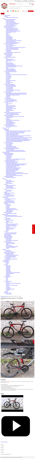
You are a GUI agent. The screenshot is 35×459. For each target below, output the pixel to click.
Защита (7, 278)
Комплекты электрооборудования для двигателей (13, 42)
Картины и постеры (8, 239)
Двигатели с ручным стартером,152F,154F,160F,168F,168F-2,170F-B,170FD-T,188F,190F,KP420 (18, 135)
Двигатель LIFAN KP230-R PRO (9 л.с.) (11, 41)
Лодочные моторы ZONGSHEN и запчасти (11, 100)
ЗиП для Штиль (8, 78)
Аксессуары (7, 72)
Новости (7, 296)
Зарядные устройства (9, 103)
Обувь (7, 279)
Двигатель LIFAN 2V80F (9, 36)
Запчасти (4, 18)
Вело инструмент (8, 205)
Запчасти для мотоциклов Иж (10, 20)
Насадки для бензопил (7, 250)
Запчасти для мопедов (9, 46)
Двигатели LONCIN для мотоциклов (11, 146)
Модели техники (8, 218)
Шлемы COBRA (8, 270)
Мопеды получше (8, 182)
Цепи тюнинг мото (8, 51)
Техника (4, 178)
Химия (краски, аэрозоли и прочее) (11, 106)
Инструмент (4, 249)
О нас (22, 6)
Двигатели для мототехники (8, 142)
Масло (7, 102)
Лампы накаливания (9, 109)
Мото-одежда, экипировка (8, 281)
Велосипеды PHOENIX (7, 199)
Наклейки (7, 221)
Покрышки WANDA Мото (9, 117)
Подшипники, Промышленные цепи (11, 108)
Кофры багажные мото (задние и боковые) (10, 233)
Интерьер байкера (8, 238)
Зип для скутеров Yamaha (9, 89)
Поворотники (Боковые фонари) (10, 243)
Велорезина (7, 207)
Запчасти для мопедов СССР (8, 54)
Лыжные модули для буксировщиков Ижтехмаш (12, 168)
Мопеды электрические (9, 183)
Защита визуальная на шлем (10, 242)
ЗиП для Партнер (8, 75)
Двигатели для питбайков (9, 143)
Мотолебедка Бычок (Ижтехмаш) (8, 176)
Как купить (13, 6)
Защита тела (7, 282)
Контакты (31, 6)
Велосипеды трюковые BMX (10, 200)
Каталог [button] (2, 13)
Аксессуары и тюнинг (7, 219)
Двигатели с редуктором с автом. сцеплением (12, 133)
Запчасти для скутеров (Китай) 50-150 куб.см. (12, 48)
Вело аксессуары (8, 204)
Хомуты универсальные (9, 107)
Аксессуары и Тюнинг (5, 214)
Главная (2, 444)
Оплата (17, 6)
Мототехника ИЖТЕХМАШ (6, 152)
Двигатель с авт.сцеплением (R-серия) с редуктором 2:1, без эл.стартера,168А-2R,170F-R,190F (18, 139)
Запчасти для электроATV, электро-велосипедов (12, 114)
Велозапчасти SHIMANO (9, 210)
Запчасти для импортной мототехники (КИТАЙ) (10, 43)
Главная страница (3, 296)
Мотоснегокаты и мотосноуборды (10, 171)
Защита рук (5, 231)
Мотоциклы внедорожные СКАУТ (8, 154)
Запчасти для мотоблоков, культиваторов (9, 57)
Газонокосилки (8, 73)
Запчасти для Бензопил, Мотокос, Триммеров (10, 71)
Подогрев (7, 248)
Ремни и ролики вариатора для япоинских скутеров (13, 90)
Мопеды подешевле (9, 180)
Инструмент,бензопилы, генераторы (9, 253)
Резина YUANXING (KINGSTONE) (10, 122)
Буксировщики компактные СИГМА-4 (11, 166)
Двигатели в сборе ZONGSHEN (10, 149)
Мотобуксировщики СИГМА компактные (11, 170)
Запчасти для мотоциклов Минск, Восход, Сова (12, 23)
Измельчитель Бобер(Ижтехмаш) (8, 153)
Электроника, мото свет (7, 241)
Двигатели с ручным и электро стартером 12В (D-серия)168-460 (14, 136)
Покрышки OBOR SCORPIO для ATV (10, 123)
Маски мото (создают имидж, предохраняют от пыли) (13, 283)
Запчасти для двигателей (9, 44)
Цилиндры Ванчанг (8, 50)
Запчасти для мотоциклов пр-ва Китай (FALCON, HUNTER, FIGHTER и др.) (16, 47)
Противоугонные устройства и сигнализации (12, 246)
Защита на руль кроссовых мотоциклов (11, 232)
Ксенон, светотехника (9, 245)
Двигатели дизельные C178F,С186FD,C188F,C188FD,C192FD (14, 141)
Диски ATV (7, 118)
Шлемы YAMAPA (8, 269)
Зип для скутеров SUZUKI (9, 88)
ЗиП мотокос (8, 79)
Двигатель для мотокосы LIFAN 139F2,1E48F (12, 134)
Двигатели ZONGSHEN (9, 145)
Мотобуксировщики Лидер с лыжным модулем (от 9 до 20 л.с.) (14, 172)
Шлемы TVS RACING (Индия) (10, 273)
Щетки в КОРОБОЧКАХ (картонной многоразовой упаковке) (14, 216)
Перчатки (7, 277)
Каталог (11, 6)
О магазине (2, 449)
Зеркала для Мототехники (7, 235)
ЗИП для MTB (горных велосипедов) (11, 208)
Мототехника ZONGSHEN (9, 187)
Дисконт (28, 6)
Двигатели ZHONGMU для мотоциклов (11, 147)
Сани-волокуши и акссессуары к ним (11, 174)
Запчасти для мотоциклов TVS (8, 53)
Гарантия (25, 6)
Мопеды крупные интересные (10, 181)
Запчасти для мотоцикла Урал (10, 21)
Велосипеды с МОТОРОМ (7, 212)
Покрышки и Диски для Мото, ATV (9, 115)
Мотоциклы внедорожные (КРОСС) (10, 188)
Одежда (7, 280)
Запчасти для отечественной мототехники (10, 19)
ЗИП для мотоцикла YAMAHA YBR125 (11, 86)
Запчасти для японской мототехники (9, 84)
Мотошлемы (6, 264)
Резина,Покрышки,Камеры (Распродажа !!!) (12, 17)
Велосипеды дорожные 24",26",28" (11, 198)
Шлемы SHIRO (8, 267)
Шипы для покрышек (9, 121)
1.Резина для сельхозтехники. (10, 68)
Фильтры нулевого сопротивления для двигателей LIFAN (13, 40)
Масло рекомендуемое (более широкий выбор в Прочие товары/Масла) (16, 151)
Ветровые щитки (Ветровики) (8, 236)
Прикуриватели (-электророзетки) (10, 247)
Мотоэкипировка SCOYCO (7, 276)
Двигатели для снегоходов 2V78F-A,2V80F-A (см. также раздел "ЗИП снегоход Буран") (17, 140)
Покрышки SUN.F (8, 119)
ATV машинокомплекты (9, 155)
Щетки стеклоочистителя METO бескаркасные (10, 215)
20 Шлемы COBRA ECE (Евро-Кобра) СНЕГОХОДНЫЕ (13, 272)
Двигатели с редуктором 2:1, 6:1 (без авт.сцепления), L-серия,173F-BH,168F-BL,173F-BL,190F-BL (19, 137)
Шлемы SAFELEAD (8, 266)
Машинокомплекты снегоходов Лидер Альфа (12, 169)
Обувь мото (7, 284)
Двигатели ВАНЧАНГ (9, 144)
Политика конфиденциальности (6, 454)
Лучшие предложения (7, 15)
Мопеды (5, 179)
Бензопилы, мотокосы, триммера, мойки (9, 252)
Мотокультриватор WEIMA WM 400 (11, 69)
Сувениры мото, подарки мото (8, 237)
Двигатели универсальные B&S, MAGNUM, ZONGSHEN (11, 148)
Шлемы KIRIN (8, 274)
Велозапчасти (6, 203)
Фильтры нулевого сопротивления (10, 105)
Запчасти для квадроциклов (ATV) (10, 45)
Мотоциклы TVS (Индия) (9, 186)
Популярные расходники (9, 82)
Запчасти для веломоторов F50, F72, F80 (9, 202)
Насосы (7, 104)
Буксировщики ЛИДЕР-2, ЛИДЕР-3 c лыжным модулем (13, 167)
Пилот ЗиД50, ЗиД (8, 56)
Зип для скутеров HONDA (9, 87)
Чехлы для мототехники (7, 234)
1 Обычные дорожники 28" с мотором (11, 213)
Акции (3, 14)
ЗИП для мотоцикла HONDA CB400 (10, 85)
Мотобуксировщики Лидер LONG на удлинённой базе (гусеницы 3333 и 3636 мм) (17, 173)
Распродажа (6, 16)
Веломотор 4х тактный (9, 55)
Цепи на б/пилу (8, 81)
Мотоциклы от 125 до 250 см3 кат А (11, 185)
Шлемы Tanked (8, 268)
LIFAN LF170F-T (8, 35)
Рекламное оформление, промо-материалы (12, 240)
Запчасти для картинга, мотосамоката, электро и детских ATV (12, 112)
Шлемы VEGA (8, 275)
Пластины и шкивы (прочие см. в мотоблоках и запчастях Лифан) (15, 150)
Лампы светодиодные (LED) (10, 110)
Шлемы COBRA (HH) (8, 271)
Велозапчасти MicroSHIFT (9, 211)
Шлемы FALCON (8, 265)
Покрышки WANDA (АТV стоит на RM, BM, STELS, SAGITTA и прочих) (15, 116)
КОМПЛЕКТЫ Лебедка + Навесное (10, 177)
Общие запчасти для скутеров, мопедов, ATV (12, 49)
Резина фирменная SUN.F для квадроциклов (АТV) (13, 120)
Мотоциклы (6, 184)
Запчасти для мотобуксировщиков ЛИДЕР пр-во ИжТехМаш (14, 175)
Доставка (20, 6)
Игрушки (5, 217)
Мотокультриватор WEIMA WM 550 (11, 70)
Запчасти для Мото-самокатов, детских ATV (12, 113)
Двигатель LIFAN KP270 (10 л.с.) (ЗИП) (11, 39)
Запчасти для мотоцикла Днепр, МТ (11, 22)
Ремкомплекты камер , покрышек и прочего (12, 209)
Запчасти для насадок (9, 251)
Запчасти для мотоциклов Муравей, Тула (11, 24)
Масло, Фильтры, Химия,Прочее (8, 101)
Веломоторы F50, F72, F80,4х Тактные (9, 201)
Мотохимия (7, 111)
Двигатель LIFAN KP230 (9, 37)
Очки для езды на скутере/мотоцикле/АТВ (12, 285)
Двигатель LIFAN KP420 (9, 38)
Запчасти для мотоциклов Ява (10, 25)
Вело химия (7, 206)
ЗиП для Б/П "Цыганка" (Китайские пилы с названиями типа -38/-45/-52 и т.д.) (16, 74)
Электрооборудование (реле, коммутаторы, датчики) (13, 52)
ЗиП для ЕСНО (8, 83)
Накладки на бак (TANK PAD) (10, 220)
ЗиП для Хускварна (8, 76)
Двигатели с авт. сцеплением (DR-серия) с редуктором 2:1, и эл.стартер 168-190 (17, 138)
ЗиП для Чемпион (8, 77)
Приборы (7, 244)
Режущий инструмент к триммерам (11, 80)
